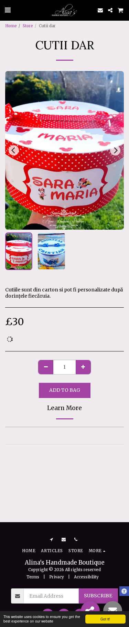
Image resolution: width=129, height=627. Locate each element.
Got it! (105, 618)
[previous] (14, 150)
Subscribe (98, 596)
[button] (7, 10)
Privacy (56, 577)
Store (28, 25)
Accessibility (86, 577)
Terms (32, 577)
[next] (115, 150)
